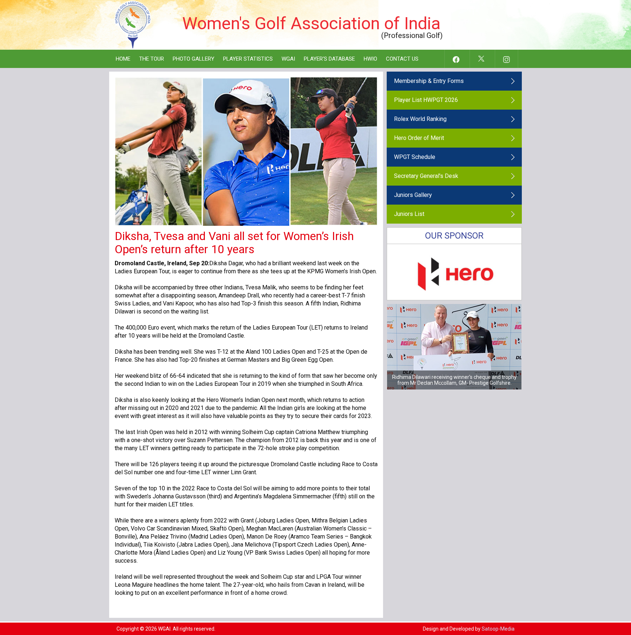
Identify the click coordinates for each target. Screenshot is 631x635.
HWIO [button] (370, 59)
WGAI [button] (288, 59)
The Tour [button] (151, 59)
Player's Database (329, 59)
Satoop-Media (498, 629)
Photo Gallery (193, 59)
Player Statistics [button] (248, 59)
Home (123, 59)
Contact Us (402, 59)
